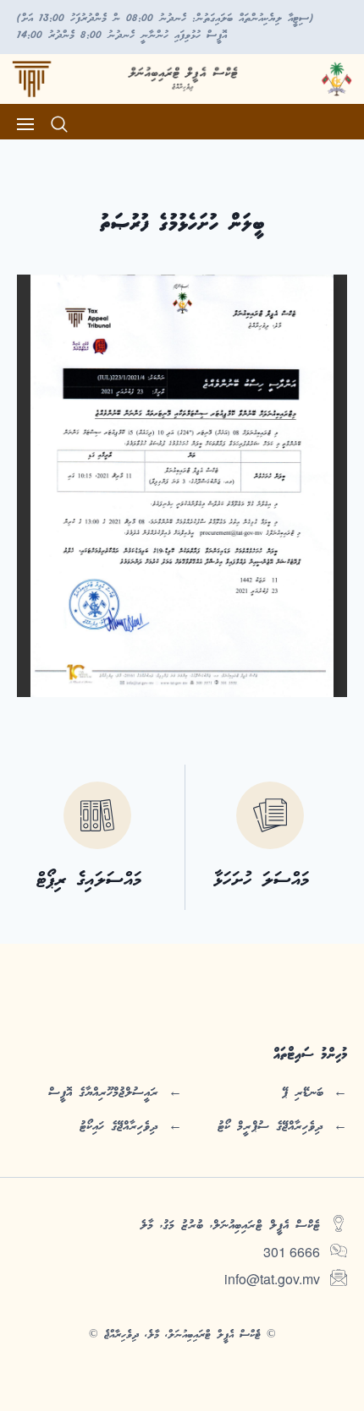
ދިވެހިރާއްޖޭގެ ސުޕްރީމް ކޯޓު (270, 1126)
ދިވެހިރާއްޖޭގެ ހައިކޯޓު (119, 1126)
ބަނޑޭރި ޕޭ (302, 1092)
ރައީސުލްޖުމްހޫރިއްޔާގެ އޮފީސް (103, 1092)
